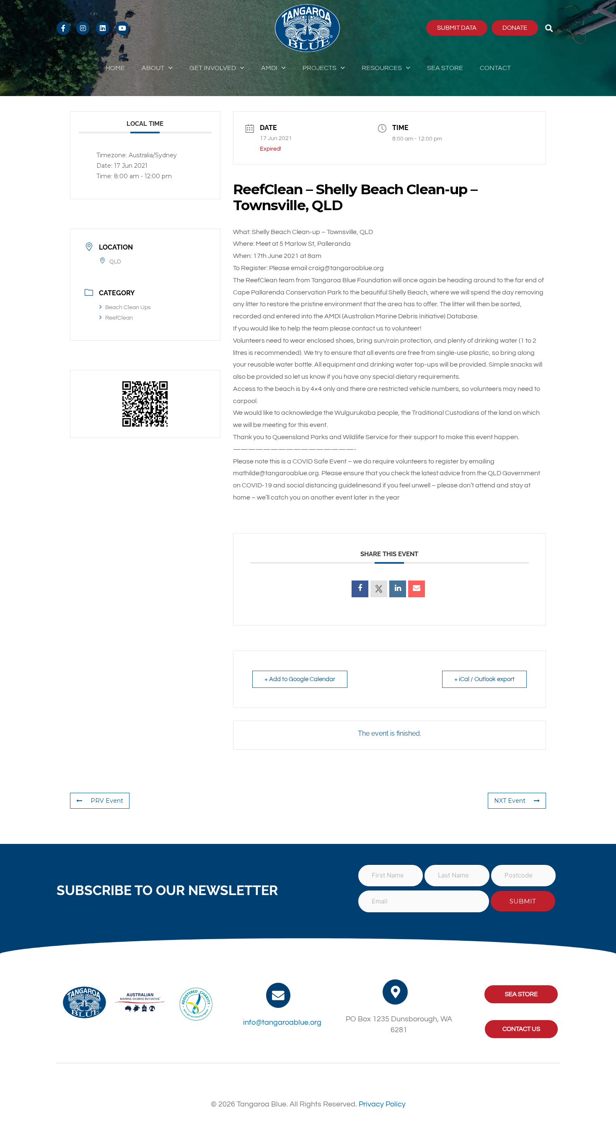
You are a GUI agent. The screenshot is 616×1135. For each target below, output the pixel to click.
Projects (319, 68)
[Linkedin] (397, 589)
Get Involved (212, 68)
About (153, 68)
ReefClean (119, 318)
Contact (495, 68)
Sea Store (445, 68)
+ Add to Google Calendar (299, 679)
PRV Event (107, 800)
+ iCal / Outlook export (484, 679)
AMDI (269, 68)
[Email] (416, 589)
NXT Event (509, 800)
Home (115, 68)
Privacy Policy (382, 1104)
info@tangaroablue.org (282, 1022)
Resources (382, 68)
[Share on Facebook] (360, 589)
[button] (549, 28)
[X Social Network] (378, 589)
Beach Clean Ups (128, 307)
